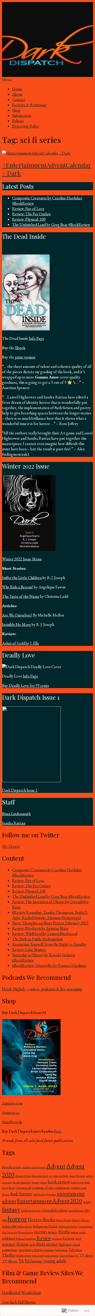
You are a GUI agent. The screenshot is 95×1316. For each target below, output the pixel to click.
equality (87, 1202)
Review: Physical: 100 (29, 219)
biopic (44, 1182)
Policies (18, 120)
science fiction (15, 1244)
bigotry (36, 1182)
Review (43, 1238)
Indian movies (24, 1226)
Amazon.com (12, 1103)
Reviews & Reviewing (29, 105)
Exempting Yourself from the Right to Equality (49, 944)
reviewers (57, 1238)
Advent (55, 1165)
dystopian (51, 1194)
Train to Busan (67, 1255)
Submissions (21, 115)
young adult (55, 1261)
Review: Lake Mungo (29, 949)
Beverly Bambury (22, 1182)
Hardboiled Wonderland (21, 1292)
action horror (38, 1167)
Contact (19, 99)
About (17, 94)
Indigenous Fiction (45, 1226)
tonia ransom (52, 1255)
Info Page (36, 338)
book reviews (77, 1182)
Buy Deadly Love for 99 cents (25, 685)
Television (75, 1250)
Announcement (39, 1176)
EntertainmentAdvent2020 (49, 1201)
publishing (8, 1238)
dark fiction (39, 1194)
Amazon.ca (11, 1112)
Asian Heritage (77, 1176)
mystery (53, 1232)
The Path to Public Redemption (37, 939)
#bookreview (11, 1167)
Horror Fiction (63, 1220)
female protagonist (31, 1210)
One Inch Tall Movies (19, 1302)
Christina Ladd (23, 1188)
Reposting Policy (25, 126)
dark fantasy (21, 1194)
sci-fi (78, 1238)
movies (40, 1232)
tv (76, 1255)
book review (59, 1182)
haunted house (76, 1210)
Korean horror (25, 1232)
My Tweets (11, 846)
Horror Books (41, 1219)
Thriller (8, 1255)
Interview (12, 1232)
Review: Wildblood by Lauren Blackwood (44, 933)
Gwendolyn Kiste (54, 1210)
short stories (47, 1244)
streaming (49, 1250)
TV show (86, 1255)
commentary (62, 1187)
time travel (38, 1255)
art (50, 1176)
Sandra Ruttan (13, 823)
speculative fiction (31, 1250)
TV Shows (10, 1261)
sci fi (32, 1244)
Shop (16, 110)
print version (25, 357)
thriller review (23, 1255)
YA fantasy (34, 1261)
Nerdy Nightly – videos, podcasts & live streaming (42, 989)
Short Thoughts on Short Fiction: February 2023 (50, 923)
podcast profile (78, 1232)
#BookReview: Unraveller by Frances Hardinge (49, 965)
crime (75, 1187)
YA (21, 1261)
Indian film (9, 1226)
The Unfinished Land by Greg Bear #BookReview (51, 224)
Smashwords (12, 1121)
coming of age (42, 1187)
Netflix (64, 1232)
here (57, 1131)
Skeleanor (65, 1244)
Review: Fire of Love (28, 208)
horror (17, 1218)
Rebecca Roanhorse (26, 1238)
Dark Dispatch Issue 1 (19, 790)
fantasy (11, 1209)
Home (17, 89)
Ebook (20, 347)
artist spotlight (61, 1176)
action (26, 1167)
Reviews (68, 1238)
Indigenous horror (68, 1226)
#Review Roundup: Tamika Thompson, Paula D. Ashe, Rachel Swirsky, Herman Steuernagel (50, 915)
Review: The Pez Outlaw (31, 214)
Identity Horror (80, 1220)
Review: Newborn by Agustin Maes (40, 928)
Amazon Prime (23, 1176)
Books (12, 1188)
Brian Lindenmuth (16, 813)
